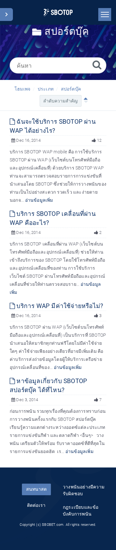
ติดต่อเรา (36, 505)
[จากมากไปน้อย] (84, 100)
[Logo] (58, 12)
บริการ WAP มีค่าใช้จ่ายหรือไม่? (59, 306)
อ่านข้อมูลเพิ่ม (39, 200)
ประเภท (45, 89)
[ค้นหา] (97, 64)
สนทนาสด (36, 489)
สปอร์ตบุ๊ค (71, 89)
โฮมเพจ (22, 89)
